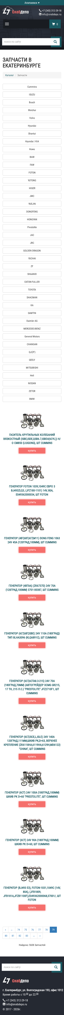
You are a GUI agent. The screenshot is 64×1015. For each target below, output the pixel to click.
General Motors (32, 336)
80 (6, 935)
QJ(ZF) (32, 352)
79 (53, 929)
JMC (32, 196)
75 (25, 929)
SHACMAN (32, 297)
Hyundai (32, 125)
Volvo (32, 118)
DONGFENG (32, 211)
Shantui (32, 133)
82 (20, 935)
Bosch (32, 102)
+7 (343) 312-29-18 (51, 10)
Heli (32, 375)
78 (46, 929)
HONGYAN (32, 219)
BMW (32, 398)
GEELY (32, 359)
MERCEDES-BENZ (32, 328)
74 (18, 929)
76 (32, 929)
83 (27, 935)
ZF (32, 266)
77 (39, 929)
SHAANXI (32, 274)
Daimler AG (32, 320)
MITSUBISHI (32, 367)
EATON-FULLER (32, 281)
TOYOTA (32, 289)
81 (13, 935)
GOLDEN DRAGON (32, 250)
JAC (32, 235)
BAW (32, 157)
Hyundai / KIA (32, 141)
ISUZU (32, 94)
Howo (32, 149)
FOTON (32, 172)
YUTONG (32, 180)
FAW (32, 164)
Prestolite (32, 227)
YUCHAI (32, 258)
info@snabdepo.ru (51, 14)
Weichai (32, 110)
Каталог (9, 75)
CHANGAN (32, 344)
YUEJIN (32, 203)
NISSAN (32, 383)
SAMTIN (32, 313)
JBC (32, 242)
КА (32, 305)
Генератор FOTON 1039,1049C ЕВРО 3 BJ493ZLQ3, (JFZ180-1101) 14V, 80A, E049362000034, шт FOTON (32, 490)
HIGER (32, 188)
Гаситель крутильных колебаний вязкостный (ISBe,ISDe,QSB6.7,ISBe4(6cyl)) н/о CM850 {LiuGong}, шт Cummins (32, 439)
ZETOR (32, 391)
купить (32, 450)
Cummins (32, 86)
